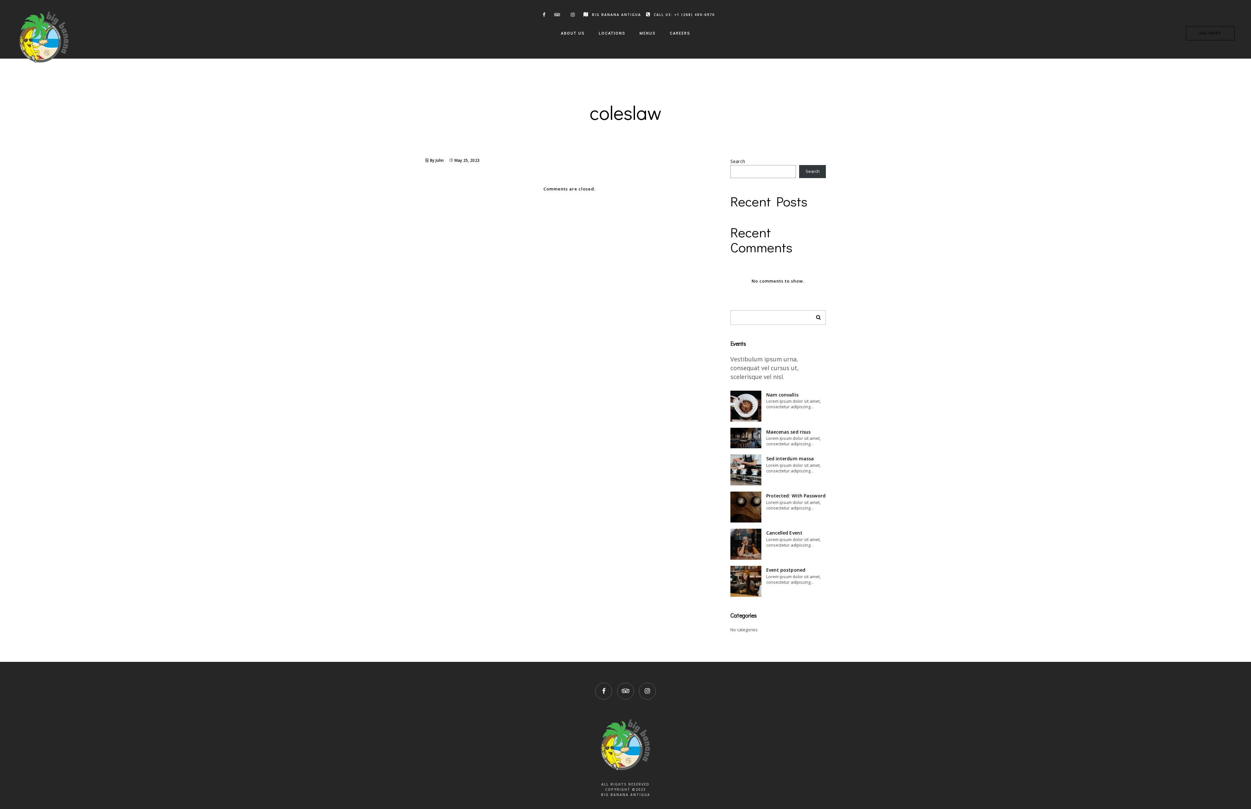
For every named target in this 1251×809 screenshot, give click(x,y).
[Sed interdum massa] (745, 469)
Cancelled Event (784, 533)
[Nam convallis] (745, 406)
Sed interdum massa (790, 458)
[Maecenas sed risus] (745, 438)
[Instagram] (572, 14)
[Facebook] (542, 14)
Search (737, 161)
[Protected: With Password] (745, 507)
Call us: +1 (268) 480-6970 (684, 14)
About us (572, 32)
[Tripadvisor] (557, 14)
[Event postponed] (745, 581)
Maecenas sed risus (788, 432)
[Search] (816, 316)
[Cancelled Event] (745, 544)
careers (680, 32)
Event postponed (786, 570)
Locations (612, 32)
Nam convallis (782, 395)
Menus (647, 32)
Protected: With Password (796, 496)
